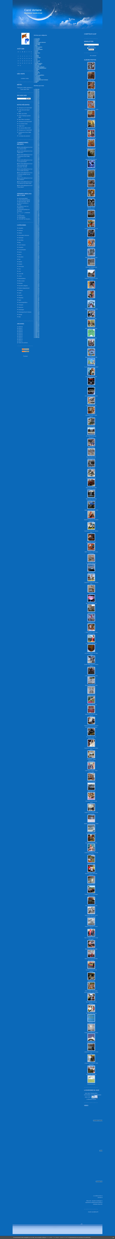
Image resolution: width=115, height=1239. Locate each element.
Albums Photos (90, 60)
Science (20, 295)
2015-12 (37, 239)
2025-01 (37, 111)
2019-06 (37, 190)
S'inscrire (92, 46)
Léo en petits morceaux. (23, 170)
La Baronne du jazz (91, 1099)
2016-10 (37, 227)
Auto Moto (20, 240)
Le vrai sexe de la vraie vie (91, 228)
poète (99, 1202)
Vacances (20, 307)
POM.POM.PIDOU (91, 1042)
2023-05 (37, 135)
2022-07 (37, 146)
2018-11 (37, 198)
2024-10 (37, 115)
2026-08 (20, 326)
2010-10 (37, 311)
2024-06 (37, 119)
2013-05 (37, 275)
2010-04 (37, 317)
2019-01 (37, 195)
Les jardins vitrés (91, 863)
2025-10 (37, 101)
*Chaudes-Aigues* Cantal (91, 309)
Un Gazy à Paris (91, 119)
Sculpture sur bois (91, 695)
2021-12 (37, 154)
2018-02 (37, 208)
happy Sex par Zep (91, 148)
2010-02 (37, 319)
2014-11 (37, 254)
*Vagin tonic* (21, 125)
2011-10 (37, 297)
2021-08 (37, 159)
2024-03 (37, 123)
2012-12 (37, 281)
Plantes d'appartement (23, 288)
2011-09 (37, 298)
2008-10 (37, 330)
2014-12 (37, 253)
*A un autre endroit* (91, 138)
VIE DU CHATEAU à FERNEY (22, 204)
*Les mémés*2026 (22, 123)
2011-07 (37, 301)
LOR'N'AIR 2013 (91, 791)
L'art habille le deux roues (91, 675)
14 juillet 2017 (91, 622)
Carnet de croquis (91, 99)
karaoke (94, 1200)
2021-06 (37, 161)
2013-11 (37, 268)
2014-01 (37, 266)
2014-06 (37, 260)
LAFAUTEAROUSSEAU (24, 200)
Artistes (20, 233)
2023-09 (37, 130)
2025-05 (37, 106)
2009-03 (37, 328)
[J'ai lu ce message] (113, 1237)
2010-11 (37, 310)
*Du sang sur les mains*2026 (24, 183)
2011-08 (37, 300)
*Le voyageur (91, 247)
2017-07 (37, 216)
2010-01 (37, 321)
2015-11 (37, 240)
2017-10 (37, 213)
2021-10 (37, 157)
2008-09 (37, 331)
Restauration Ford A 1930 (91, 685)
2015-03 (37, 249)
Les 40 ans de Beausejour (91, 395)
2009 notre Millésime (91, 1074)
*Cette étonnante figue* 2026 (24, 110)
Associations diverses (23, 235)
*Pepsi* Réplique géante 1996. (24, 116)
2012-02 (37, 293)
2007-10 (37, 334)
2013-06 (37, 274)
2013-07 (37, 273)
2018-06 (37, 204)
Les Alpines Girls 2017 (91, 643)
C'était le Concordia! (91, 833)
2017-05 (37, 219)
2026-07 (20, 328)
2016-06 (37, 232)
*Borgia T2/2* (91, 80)
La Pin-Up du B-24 (91, 218)
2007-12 (37, 332)
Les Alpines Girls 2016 (91, 704)
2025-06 (37, 105)
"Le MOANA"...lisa (91, 1023)
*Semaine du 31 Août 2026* (25, 107)
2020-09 (37, 172)
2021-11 (37, 156)
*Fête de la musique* (91, 169)
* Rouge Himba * (91, 178)
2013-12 (37, 267)
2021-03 (37, 165)
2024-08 (37, 117)
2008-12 (37, 329)
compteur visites (25, 78)
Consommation (22, 249)
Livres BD (20, 273)
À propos (25, 356)
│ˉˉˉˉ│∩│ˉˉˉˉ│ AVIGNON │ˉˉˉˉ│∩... (23, 213)
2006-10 (37, 336)
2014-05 (37, 261)
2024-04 (37, 122)
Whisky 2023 (91, 198)
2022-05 (37, 149)
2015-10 (37, 241)
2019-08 (37, 187)
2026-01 (20, 337)
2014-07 (37, 259)
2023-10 (37, 129)
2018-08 (37, 201)
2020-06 (37, 176)
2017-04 (37, 220)
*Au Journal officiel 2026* (24, 128)
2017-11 (37, 212)
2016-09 (37, 228)
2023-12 (37, 126)
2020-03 (37, 179)
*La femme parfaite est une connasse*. (23, 175)
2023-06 (37, 133)
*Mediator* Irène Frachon (91, 257)
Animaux (20, 230)
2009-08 (37, 325)
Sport (19, 300)
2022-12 (37, 140)
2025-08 (37, 103)
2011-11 (37, 296)
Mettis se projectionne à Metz (91, 823)
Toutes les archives (23, 342)
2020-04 (37, 178)
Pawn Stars (91, 386)
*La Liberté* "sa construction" (91, 367)
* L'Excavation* (91, 70)
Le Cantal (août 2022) (91, 338)
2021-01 (37, 167)
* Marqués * (91, 238)
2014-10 (37, 255)
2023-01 (37, 139)
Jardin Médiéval (91, 613)
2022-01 (37, 153)
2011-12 (37, 295)
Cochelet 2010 (91, 981)
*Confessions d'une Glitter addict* (24, 133)
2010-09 (37, 312)
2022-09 (37, 144)
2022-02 (37, 152)
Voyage (20, 314)
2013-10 (37, 269)
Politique (20, 290)
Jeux (19, 268)
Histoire (20, 264)
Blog (19, 242)
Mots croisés (21, 280)
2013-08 (37, 271)
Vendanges (21, 309)
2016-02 (37, 236)
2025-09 (37, 102)
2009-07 (37, 326)
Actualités (20, 228)
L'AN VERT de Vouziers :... (24, 219)
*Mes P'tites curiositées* (24, 119)
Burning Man (91, 572)
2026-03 (20, 334)
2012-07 (37, 287)
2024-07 (37, 118)
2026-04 (20, 333)
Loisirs (20, 276)
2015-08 (37, 243)
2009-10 (37, 323)
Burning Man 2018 (91, 478)
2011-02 (37, 307)
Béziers (91, 593)
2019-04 (37, 192)
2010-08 (37, 314)
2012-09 (37, 284)
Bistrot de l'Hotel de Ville (91, 357)
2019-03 (37, 193)
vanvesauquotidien (23, 198)
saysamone (88, 1202)
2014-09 (37, 256)
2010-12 (37, 309)
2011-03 (37, 305)
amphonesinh (94, 1202)
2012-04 (37, 290)
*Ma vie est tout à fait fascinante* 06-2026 (22, 166)
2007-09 (37, 335)
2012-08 (37, 286)
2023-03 (37, 137)
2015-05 (37, 247)
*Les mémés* (91, 188)
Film (19, 259)
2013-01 (37, 280)
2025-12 (20, 339)
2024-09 (37, 116)
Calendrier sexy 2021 (91, 405)
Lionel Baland (21, 217)
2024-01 (37, 125)
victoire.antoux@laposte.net (24, 147)
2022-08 (37, 145)
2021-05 (37, 163)
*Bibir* (91, 299)
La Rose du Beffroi (91, 781)
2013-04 (37, 276)
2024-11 (37, 114)
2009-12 (37, 322)
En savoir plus (87, 1237)
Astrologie (20, 237)
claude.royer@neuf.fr (93, 1211)
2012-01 (37, 294)
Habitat (20, 261)
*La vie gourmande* (22, 161)
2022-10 (37, 143)
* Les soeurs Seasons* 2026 (91, 109)
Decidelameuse (91, 1084)
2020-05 (37, 177)
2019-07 (37, 188)
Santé (19, 292)
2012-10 (37, 283)
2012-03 (37, 291)
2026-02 (20, 336)
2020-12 (37, 169)
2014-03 (37, 263)
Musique (20, 283)
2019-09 (37, 186)
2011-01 (37, 308)
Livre (19, 271)
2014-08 (37, 257)
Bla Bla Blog (21, 215)
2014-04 (37, 262)
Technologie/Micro (22, 302)
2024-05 (37, 121)
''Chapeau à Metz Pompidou (91, 1032)
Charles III (91, 289)
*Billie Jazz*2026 (22, 113)
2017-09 (37, 214)
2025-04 (37, 108)
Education (20, 256)
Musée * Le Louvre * (91, 128)
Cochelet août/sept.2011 (91, 842)
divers (19, 254)
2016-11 (37, 226)
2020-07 (37, 174)
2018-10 (37, 199)
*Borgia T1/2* (91, 90)
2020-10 (37, 171)
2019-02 (37, 194)
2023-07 (37, 132)
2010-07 (37, 315)
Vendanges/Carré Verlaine (24, 312)
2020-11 (37, 170)
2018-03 (37, 207)
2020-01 (37, 181)
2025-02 (37, 110)
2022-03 (37, 151)
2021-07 (37, 160)
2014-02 (37, 264)
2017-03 (37, 221)
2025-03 (37, 109)
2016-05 (37, 233)
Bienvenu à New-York (91, 603)
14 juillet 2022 (91, 347)
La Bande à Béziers (91, 563)
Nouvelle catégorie (23, 285)
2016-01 (37, 238)
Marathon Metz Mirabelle (91, 949)
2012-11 (37, 282)
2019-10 (37, 185)
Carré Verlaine (33, 10)
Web (19, 316)
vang (99, 1204)
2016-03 (37, 235)
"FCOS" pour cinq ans (91, 1013)
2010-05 (37, 316)
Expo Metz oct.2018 (91, 542)
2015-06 (37, 246)
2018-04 (37, 206)
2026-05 (20, 331)
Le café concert (91, 468)
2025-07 (37, 104)
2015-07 (37, 245)
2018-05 (37, 205)
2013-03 (37, 277)
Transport (20, 304)
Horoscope (21, 266)
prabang (95, 1204)
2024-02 (37, 124)
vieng (101, 1204)
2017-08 (37, 215)
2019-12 (37, 183)
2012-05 (37, 289)
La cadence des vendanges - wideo (102, 1195)
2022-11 (37, 142)
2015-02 (37, 250)
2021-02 (37, 166)
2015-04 (37, 248)
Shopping (20, 297)
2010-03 (37, 318)
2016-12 (37, 225)
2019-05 (37, 191)
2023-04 (37, 136)
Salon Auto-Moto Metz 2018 (91, 510)
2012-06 (37, 288)
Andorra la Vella (91, 426)
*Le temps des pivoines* (24, 136)
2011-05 (37, 303)
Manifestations (22, 278)
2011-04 (37, 304)
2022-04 (37, 150)
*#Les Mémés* (20, 179)
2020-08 (37, 173)
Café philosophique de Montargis (23, 210)
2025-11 (20, 341)
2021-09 (37, 158)
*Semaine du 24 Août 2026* (25, 121)
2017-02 (37, 222)
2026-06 (20, 330)
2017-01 (37, 224)
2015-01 (37, 252)
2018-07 (37, 202)
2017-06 (37, 218)
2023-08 (37, 131)
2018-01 (37, 209)
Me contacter (93, 55)
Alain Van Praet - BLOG (24, 201)
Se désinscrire (92, 47)
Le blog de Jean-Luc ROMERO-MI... (22, 207)
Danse (20, 252)
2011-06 (37, 302)
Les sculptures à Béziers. (91, 328)
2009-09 (37, 324)
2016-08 (37, 229)
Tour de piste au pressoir (91, 905)
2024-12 (37, 112)
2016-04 (37, 234)
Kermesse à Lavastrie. (91, 318)
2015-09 (37, 242)
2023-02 (37, 138)
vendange (98, 1200)
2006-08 (37, 337)
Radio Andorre (91, 447)
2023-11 (37, 128)
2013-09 (37, 270)
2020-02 (37, 180)
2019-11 (37, 184)
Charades (20, 247)
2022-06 (37, 147)
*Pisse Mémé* (20, 187)
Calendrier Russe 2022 (91, 376)
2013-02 (37, 279)
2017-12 (37, 211)
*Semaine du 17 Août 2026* (25, 130)
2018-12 (37, 197)
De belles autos (91, 884)
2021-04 (37, 164)
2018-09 (37, 200)
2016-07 (37, 231)
